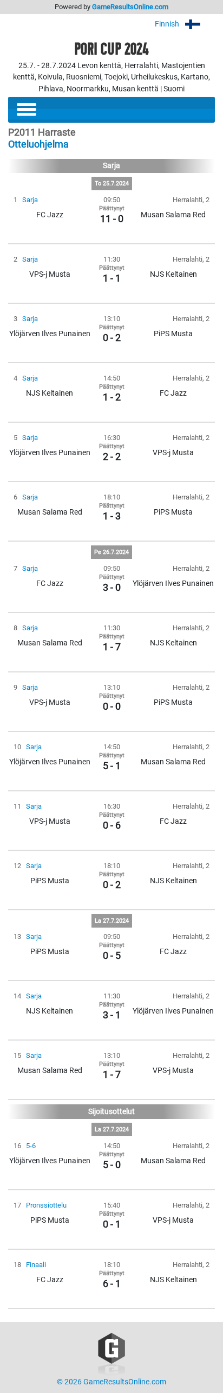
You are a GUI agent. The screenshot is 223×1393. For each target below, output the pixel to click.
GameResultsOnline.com (130, 7)
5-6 (31, 1146)
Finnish (168, 24)
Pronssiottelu (46, 1205)
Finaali (36, 1265)
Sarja (30, 200)
